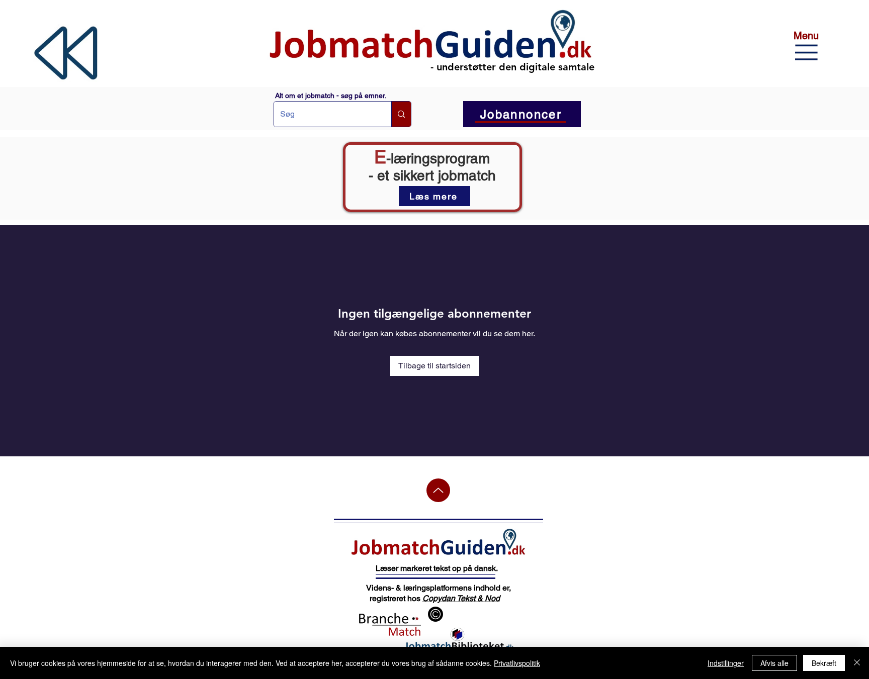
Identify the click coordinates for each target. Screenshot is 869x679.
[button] (657, 14)
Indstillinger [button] (726, 663)
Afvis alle (774, 663)
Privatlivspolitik (517, 663)
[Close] (857, 663)
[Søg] (401, 114)
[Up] (438, 490)
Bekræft (824, 663)
